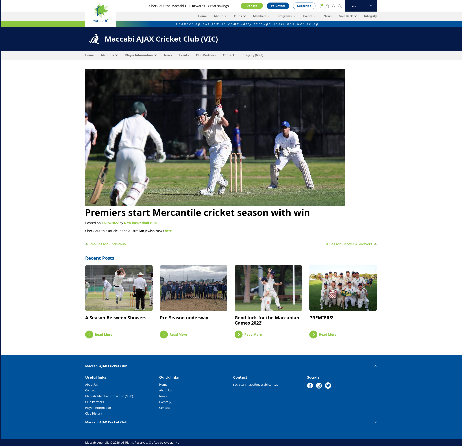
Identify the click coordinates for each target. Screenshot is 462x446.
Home (202, 16)
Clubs (238, 16)
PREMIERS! (321, 317)
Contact (228, 55)
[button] (231, 366)
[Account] (333, 6)
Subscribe (304, 6)
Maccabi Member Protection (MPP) (109, 396)
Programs (285, 16)
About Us (107, 55)
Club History (93, 413)
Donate (252, 6)
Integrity (370, 16)
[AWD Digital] (171, 443)
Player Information (139, 55)
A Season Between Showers (115, 317)
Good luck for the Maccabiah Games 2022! (267, 320)
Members (259, 16)
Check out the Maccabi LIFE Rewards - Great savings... (190, 6)
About (218, 16)
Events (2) (165, 402)
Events (307, 16)
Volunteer (278, 6)
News (328, 16)
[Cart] (327, 6)
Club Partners (206, 55)
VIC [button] (354, 6)
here (168, 231)
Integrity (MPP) (252, 55)
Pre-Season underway (184, 317)
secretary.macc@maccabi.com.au (255, 385)
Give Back (346, 16)
